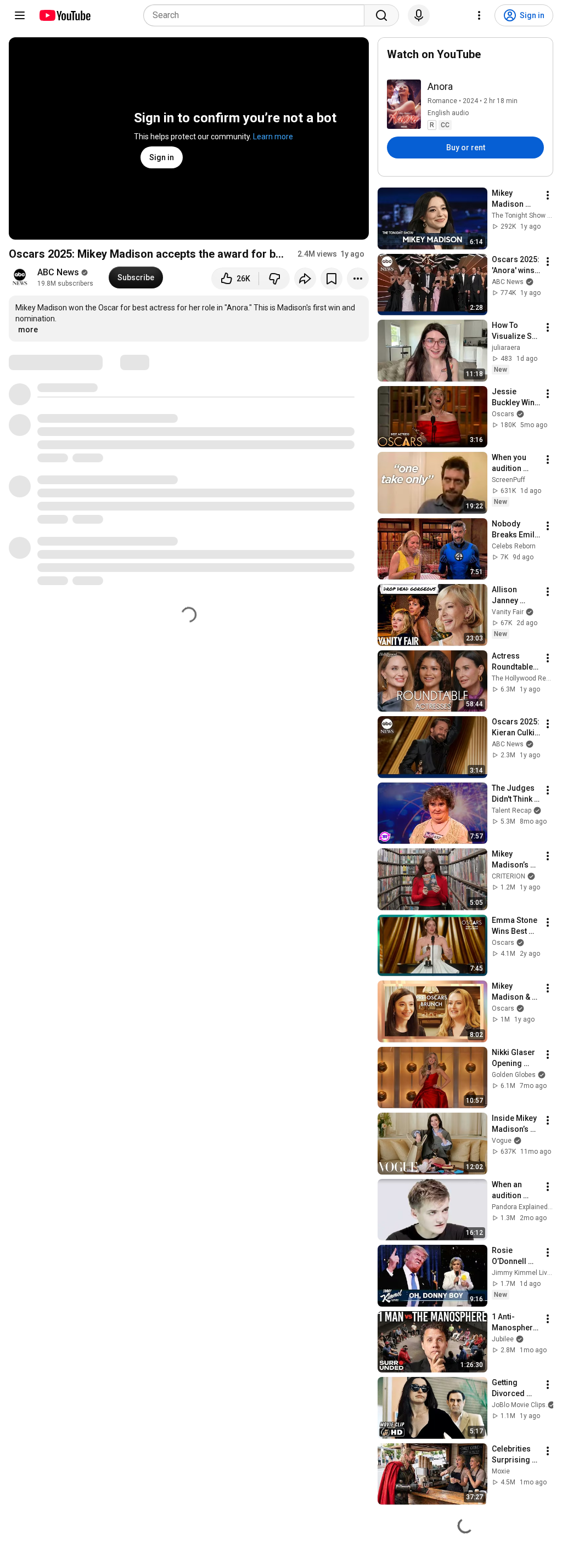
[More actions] (358, 279)
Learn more (273, 136)
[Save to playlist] (331, 279)
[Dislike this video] (274, 279)
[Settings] (479, 15)
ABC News (58, 272)
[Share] (305, 279)
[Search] (381, 15)
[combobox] (257, 15)
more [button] (28, 329)
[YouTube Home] (64, 15)
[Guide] (19, 15)
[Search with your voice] (419, 15)
